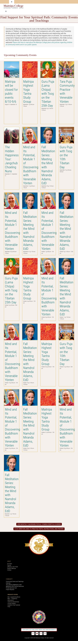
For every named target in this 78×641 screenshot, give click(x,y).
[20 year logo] (39, 534)
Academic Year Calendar (14, 605)
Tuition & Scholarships (13, 602)
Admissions (11, 600)
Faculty (9, 565)
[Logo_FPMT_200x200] (39, 611)
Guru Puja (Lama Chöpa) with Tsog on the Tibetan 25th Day (47, 94)
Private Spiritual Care (11, 588)
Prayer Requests (10, 589)
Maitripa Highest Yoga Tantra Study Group (28, 92)
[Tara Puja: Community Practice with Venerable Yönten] (66, 69)
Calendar (8, 583)
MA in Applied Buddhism (14, 597)
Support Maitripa (11, 568)
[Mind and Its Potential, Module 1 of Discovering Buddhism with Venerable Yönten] (29, 135)
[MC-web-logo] (13, 5)
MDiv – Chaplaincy (12, 598)
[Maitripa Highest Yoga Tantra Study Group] (29, 69)
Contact (9, 570)
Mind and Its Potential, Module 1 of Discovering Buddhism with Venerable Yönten (30, 165)
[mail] (41, 633)
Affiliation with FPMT (12, 567)
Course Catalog (12, 603)
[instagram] (45, 633)
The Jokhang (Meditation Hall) (14, 584)
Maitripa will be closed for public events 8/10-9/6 (11, 92)
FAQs (9, 606)
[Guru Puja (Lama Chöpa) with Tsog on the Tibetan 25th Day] (48, 69)
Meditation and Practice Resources (15, 586)
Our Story (9, 563)
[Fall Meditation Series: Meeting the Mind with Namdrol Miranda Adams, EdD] (48, 135)
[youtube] (37, 633)
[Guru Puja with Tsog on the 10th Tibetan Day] (66, 135)
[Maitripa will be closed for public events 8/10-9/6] (11, 69)
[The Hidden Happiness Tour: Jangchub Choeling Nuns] (11, 135)
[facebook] (33, 633)
